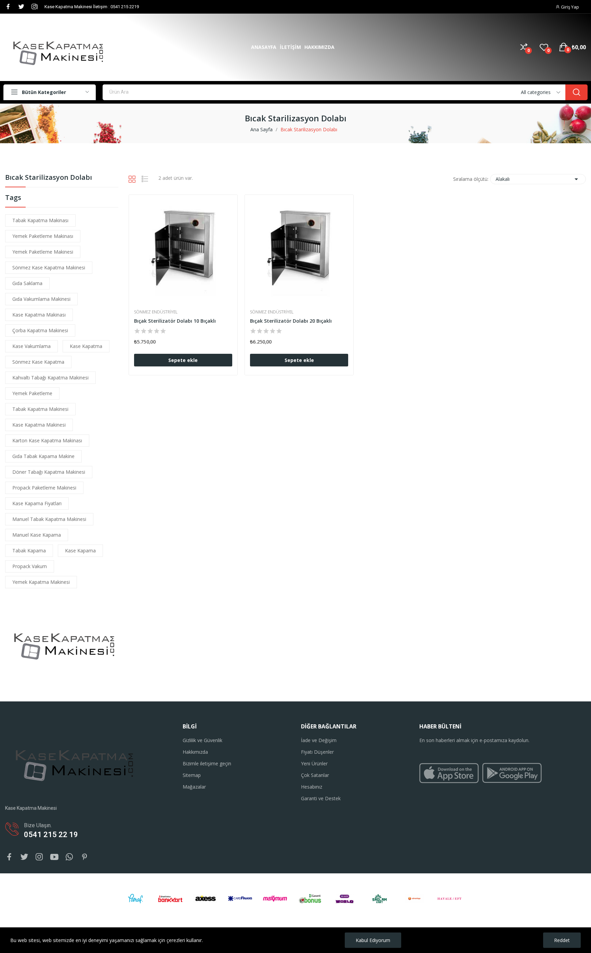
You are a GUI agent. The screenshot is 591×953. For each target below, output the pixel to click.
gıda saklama (27, 283)
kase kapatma (86, 346)
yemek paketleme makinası (42, 236)
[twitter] (21, 6)
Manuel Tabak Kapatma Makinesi (49, 519)
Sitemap (192, 775)
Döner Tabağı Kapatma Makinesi (48, 472)
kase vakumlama (31, 346)
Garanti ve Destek (321, 798)
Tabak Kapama (29, 550)
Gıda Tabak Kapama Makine (43, 456)
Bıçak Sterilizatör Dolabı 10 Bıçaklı (175, 321)
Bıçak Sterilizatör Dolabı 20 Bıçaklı (291, 321)
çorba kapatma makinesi (40, 330)
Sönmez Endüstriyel (156, 312)
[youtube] (54, 857)
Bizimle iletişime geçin (207, 763)
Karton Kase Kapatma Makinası (47, 440)
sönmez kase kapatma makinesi (48, 267)
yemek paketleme (32, 393)
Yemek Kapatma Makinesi (41, 582)
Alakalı (538, 179)
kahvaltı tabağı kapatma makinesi (50, 377)
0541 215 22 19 (51, 834)
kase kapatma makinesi (39, 424)
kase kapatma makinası (39, 314)
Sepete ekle (183, 360)
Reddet (562, 940)
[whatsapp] (69, 857)
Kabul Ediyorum (373, 940)
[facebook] (8, 6)
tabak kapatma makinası (40, 220)
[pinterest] (84, 857)
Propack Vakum (29, 566)
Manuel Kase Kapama (36, 535)
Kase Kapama (80, 550)
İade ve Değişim (319, 740)
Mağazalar (194, 786)
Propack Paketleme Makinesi (44, 487)
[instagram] (34, 6)
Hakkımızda (195, 752)
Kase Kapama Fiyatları (37, 503)
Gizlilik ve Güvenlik (202, 740)
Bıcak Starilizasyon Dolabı (48, 178)
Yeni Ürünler (314, 763)
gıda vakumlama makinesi (41, 299)
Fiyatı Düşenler (317, 752)
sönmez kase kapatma (38, 362)
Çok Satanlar (315, 775)
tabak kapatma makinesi (40, 409)
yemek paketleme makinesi (42, 252)
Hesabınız (311, 786)
